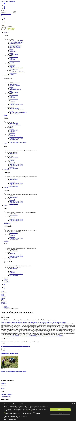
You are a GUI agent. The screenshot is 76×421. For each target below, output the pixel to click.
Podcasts (12, 74)
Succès (11, 50)
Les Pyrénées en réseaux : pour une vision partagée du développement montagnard (15, 346)
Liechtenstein (7, 223)
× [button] (74, 403)
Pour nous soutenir (14, 54)
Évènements (12, 66)
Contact (11, 53)
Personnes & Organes (15, 45)
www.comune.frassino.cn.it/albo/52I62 (53, 335)
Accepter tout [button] (60, 409)
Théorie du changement (15, 43)
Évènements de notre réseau (16, 137)
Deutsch (5, 277)
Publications (12, 59)
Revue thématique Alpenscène (17, 109)
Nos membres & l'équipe (15, 125)
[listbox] (72, 403)
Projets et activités (14, 57)
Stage (11, 91)
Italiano (5, 280)
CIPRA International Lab (15, 89)
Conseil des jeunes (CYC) (16, 46)
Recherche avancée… (6, 14)
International (6, 75)
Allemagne (6, 169)
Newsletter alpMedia (14, 108)
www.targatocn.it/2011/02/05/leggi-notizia (31, 335)
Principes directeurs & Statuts (16, 42)
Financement (13, 88)
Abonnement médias (14, 113)
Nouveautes (6, 307)
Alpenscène (3, 385)
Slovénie (6, 241)
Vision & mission (14, 123)
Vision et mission (14, 84)
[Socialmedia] (4, 8)
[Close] (4, 38)
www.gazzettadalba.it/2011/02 (12, 335)
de (4, 18)
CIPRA (5, 32)
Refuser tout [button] (60, 413)
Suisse (5, 143)
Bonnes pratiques (14, 69)
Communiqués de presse (6, 394)
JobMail (11, 111)
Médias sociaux (13, 73)
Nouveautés (12, 65)
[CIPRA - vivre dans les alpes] (8, 1)
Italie (5, 205)
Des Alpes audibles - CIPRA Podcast (18, 112)
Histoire (11, 49)
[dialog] (38, 411)
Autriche (6, 187)
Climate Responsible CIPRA (16, 41)
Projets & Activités (14, 157)
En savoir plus (31, 410)
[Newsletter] (4, 4)
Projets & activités (14, 130)
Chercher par (4, 10)
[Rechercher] (14, 12)
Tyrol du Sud (7, 258)
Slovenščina (6, 282)
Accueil (5, 306)
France (5, 115)
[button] (26, 419)
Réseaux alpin (13, 51)
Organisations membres (15, 47)
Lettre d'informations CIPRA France (18, 142)
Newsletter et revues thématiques (17, 71)
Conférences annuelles (15, 61)
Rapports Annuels (14, 99)
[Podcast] (4, 6)
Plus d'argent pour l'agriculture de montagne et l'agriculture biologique (13, 371)
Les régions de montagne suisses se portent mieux (9, 353)
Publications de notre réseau (16, 67)
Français (5, 279)
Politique (12, 58)
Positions (12, 62)
